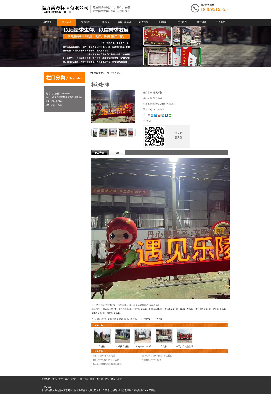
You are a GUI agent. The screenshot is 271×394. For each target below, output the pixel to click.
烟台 (67, 379)
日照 (79, 379)
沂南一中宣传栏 (143, 346)
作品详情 (99, 152)
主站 (54, 379)
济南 (86, 379)
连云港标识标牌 (203, 309)
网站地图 (47, 387)
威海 (113, 379)
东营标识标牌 (186, 309)
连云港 (99, 379)
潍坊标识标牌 (113, 313)
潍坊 (119, 379)
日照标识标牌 (155, 309)
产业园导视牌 (122, 346)
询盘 (117, 152)
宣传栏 (164, 346)
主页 (107, 73)
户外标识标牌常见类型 (104, 355)
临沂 (107, 379)
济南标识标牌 (171, 309)
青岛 (61, 379)
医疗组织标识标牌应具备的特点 (157, 355)
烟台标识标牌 (125, 309)
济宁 (73, 379)
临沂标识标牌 (219, 309)
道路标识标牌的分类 (151, 360)
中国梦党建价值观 (184, 346)
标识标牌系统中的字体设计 (106, 360)
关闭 (159, 319)
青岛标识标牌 (109, 309)
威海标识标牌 (98, 313)
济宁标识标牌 (140, 309)
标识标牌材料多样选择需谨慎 (107, 364)
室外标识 (116, 73)
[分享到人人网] (166, 115)
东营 (92, 379)
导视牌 (101, 346)
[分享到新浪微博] (159, 115)
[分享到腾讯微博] (163, 115)
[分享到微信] (170, 115)
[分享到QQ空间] (155, 115)
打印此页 (145, 319)
